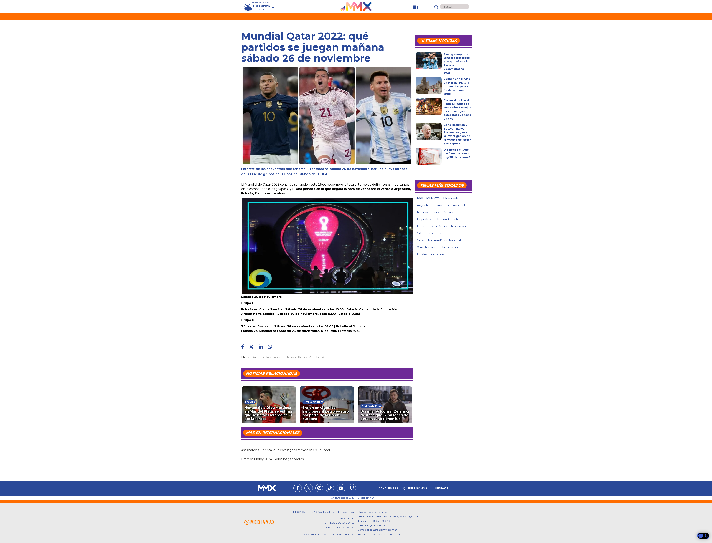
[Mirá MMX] (414, 7)
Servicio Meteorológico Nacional (439, 240)
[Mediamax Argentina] (259, 522)
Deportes (424, 219)
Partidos (321, 357)
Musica (449, 212)
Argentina (424, 205)
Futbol (421, 226)
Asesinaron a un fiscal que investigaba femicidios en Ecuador (285, 450)
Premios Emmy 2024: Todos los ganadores (272, 459)
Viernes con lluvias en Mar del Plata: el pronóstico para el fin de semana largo (457, 86)
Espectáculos (438, 226)
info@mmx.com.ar (375, 525)
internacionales (450, 247)
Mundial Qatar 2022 (299, 357)
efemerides (451, 198)
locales (422, 254)
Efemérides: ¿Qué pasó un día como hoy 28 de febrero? (457, 153)
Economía (435, 233)
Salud (420, 233)
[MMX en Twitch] (352, 488)
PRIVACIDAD (346, 518)
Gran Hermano (426, 247)
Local (436, 212)
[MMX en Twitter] (308, 488)
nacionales (437, 254)
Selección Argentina (447, 219)
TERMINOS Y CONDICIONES (338, 522)
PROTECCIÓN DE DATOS (340, 527)
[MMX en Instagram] (319, 488)
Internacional (274, 357)
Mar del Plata (428, 198)
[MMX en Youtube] (341, 488)
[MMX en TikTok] (330, 488)
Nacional (423, 212)
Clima (439, 205)
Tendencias (458, 226)
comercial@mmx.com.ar (383, 529)
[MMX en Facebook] (297, 488)
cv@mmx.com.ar (390, 534)
